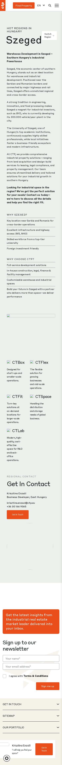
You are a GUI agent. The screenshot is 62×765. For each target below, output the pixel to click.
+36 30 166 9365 (16, 506)
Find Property (24, 5)
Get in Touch (17, 514)
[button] (6, 758)
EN (39, 5)
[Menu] (57, 5)
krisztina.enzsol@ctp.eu (21, 502)
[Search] (49, 5)
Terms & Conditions (35, 675)
